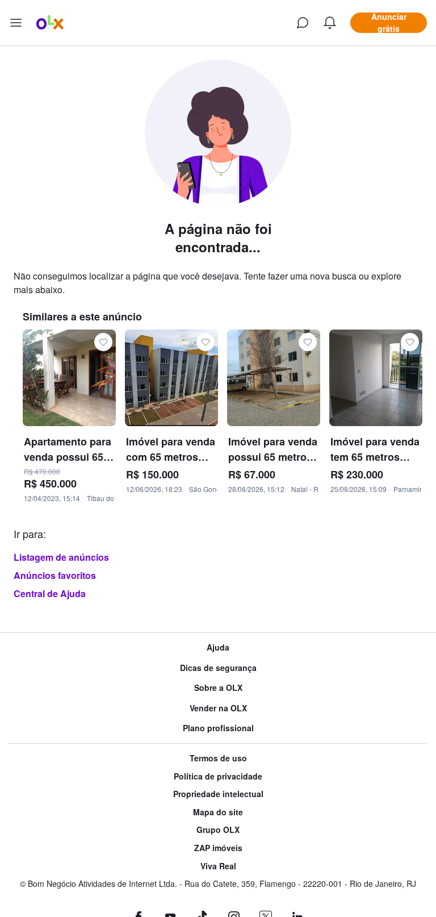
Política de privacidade (218, 776)
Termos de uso (218, 758)
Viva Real (218, 866)
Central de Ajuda (50, 593)
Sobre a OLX (218, 687)
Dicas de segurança (218, 667)
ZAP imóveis (218, 848)
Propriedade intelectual (218, 794)
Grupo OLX (218, 829)
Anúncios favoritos (55, 575)
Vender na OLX (218, 708)
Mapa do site (218, 812)
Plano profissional (218, 728)
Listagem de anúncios (61, 557)
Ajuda (218, 647)
